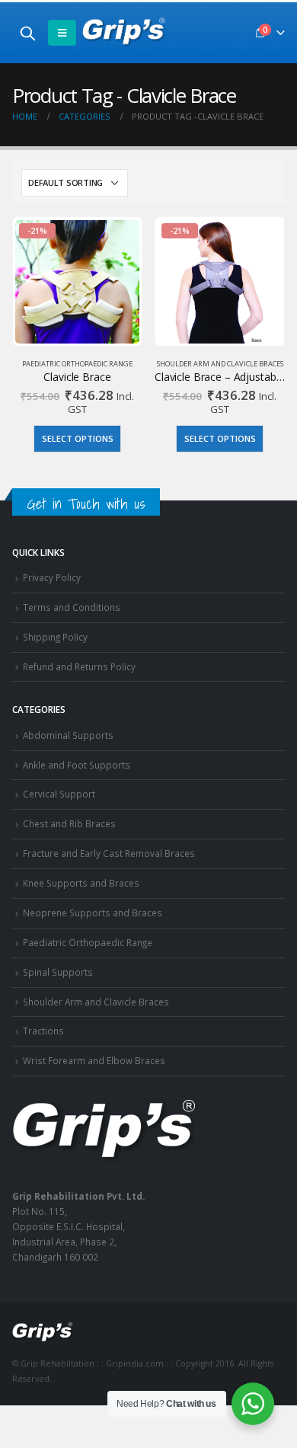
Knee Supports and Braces (81, 883)
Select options (77, 438)
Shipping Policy (55, 637)
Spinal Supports (58, 972)
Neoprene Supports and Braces (92, 912)
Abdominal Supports (68, 735)
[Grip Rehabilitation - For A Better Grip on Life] (124, 32)
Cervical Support (59, 794)
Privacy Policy (52, 577)
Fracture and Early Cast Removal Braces (109, 853)
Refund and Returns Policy (79, 666)
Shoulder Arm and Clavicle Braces (220, 364)
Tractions (43, 1030)
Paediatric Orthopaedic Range (77, 364)
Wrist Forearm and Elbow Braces (94, 1060)
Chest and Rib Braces (69, 823)
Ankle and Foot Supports (76, 765)
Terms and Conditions (71, 607)
